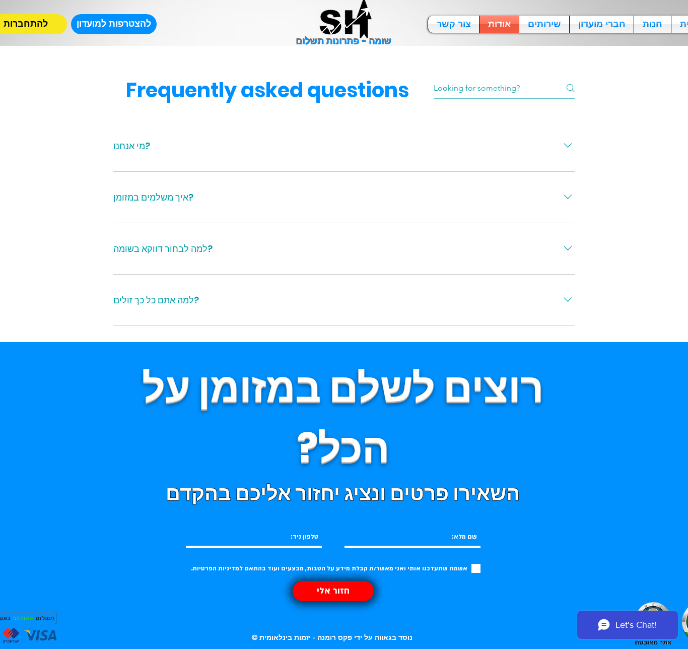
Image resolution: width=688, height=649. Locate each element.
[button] (114, 24)
